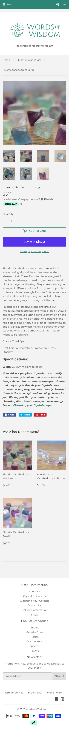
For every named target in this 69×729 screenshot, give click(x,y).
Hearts (34, 636)
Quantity (8, 214)
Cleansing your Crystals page (32, 405)
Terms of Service (14, 692)
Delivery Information (34, 610)
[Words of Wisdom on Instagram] (63, 699)
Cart (63, 4)
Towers (34, 650)
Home (6, 59)
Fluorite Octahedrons (29, 59)
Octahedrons (35, 641)
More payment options (34, 251)
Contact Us (34, 605)
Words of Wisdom (36, 709)
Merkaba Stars (34, 632)
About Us (34, 591)
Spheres (34, 646)
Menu (10, 4)
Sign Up (59, 676)
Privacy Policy (34, 692)
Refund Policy (54, 692)
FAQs (34, 614)
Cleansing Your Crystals (34, 600)
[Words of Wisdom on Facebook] (57, 699)
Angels (34, 627)
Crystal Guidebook (34, 596)
